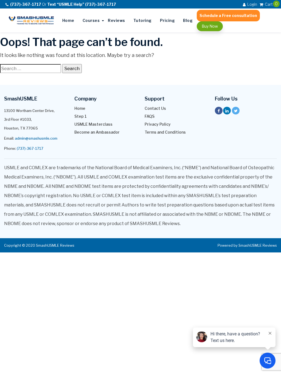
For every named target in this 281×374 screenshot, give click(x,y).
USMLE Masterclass (93, 124)
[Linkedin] (227, 110)
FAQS (149, 116)
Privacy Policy (158, 124)
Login (251, 4)
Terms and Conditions (165, 132)
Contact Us (155, 108)
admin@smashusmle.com (36, 138)
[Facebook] (219, 110)
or (63, 4)
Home (68, 20)
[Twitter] (236, 110)
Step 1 (80, 116)
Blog (188, 20)
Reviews (116, 20)
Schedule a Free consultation (228, 15)
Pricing (167, 20)
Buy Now (210, 26)
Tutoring (142, 20)
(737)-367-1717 (30, 148)
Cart (268, 4)
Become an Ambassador (97, 132)
